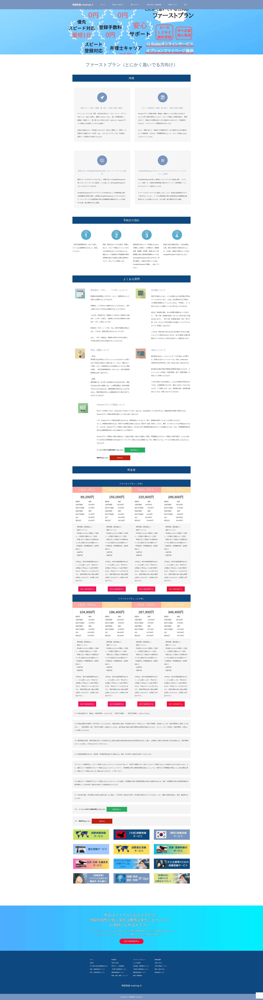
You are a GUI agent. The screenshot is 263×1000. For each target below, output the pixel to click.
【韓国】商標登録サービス (140, 969)
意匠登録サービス (159, 972)
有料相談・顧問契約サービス (141, 966)
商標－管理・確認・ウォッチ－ (120, 975)
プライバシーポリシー (139, 959)
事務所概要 (158, 959)
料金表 (92, 963)
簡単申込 (120, 458)
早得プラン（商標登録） (118, 966)
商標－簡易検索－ (138, 975)
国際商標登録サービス (117, 972)
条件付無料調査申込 (87, 589)
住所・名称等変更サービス (97, 972)
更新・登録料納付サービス (97, 969)
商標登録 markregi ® (82, 4)
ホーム (103, 4)
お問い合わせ (158, 963)
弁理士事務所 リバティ (161, 966)
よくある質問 (136, 963)
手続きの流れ (115, 963)
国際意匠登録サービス (139, 972)
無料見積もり (134, 450)
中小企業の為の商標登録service (98, 966)
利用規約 (113, 959)
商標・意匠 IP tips (159, 969)
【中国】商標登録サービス (118, 969)
